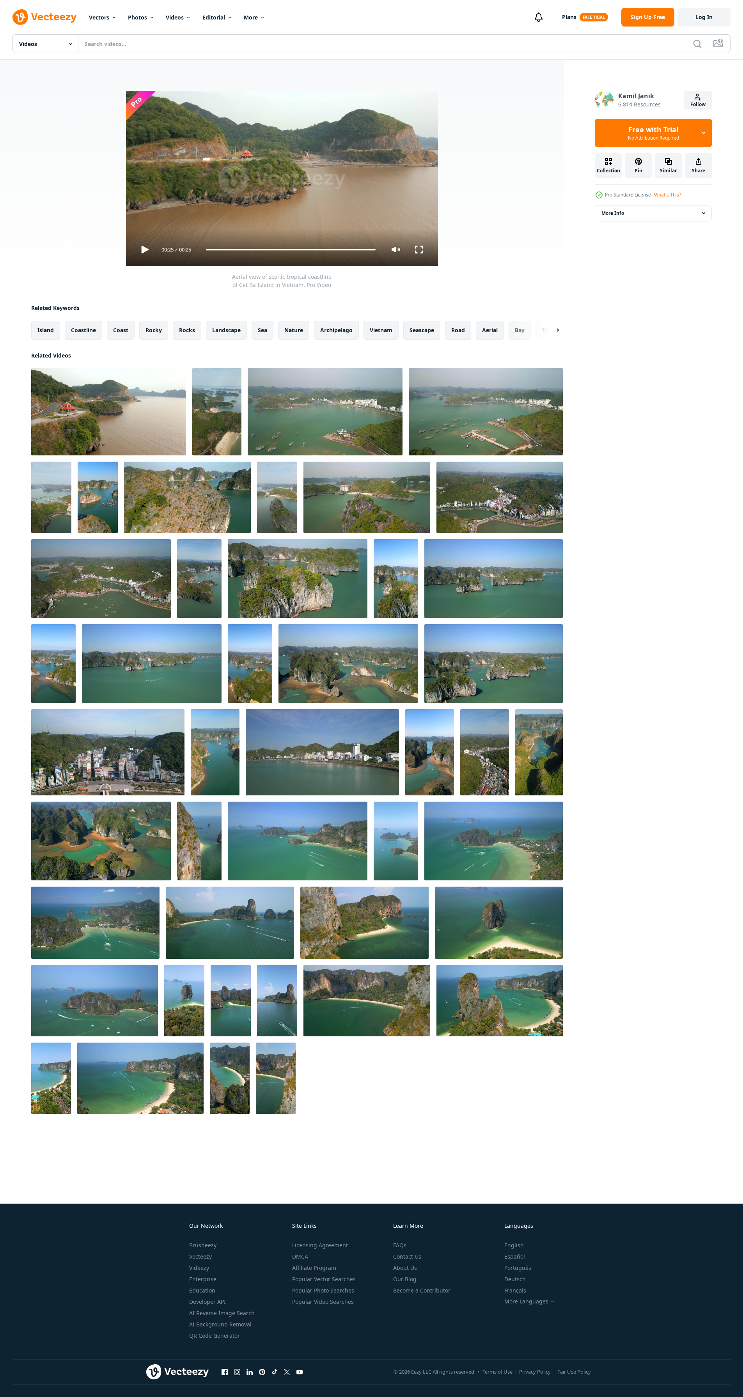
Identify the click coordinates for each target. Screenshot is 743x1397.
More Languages (526, 1301)
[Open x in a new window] (287, 1372)
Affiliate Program (314, 1267)
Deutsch (515, 1279)
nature (293, 330)
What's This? (667, 194)
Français (515, 1290)
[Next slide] (551, 330)
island (45, 330)
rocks (187, 330)
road (458, 330)
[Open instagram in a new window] (237, 1372)
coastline (83, 330)
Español (514, 1256)
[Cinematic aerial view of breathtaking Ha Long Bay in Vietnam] (250, 663)
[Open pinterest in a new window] (262, 1372)
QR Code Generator (214, 1335)
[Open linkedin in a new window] (249, 1372)
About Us (405, 1267)
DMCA (300, 1256)
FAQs (399, 1245)
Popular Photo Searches (323, 1290)
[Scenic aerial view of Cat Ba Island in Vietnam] (325, 411)
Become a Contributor (421, 1290)
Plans (569, 17)
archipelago (336, 330)
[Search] (697, 43)
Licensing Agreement (320, 1245)
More (251, 17)
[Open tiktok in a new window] (274, 1372)
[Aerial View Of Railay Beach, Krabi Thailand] (366, 1000)
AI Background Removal (220, 1324)
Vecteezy (200, 1256)
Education (202, 1290)
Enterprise (202, 1279)
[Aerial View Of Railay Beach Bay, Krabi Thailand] (95, 923)
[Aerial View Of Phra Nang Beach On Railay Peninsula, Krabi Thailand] (364, 923)
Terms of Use (497, 1371)
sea (262, 330)
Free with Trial (653, 133)
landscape (226, 330)
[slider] (291, 249)
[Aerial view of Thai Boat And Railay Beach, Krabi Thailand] (277, 1000)
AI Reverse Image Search (222, 1313)
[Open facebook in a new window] (225, 1372)
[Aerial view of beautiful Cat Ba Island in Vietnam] (107, 752)
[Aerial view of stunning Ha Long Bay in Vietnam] (539, 752)
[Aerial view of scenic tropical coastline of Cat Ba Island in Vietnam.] (108, 411)
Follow (698, 104)
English (514, 1245)
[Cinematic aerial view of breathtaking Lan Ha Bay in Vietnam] (53, 663)
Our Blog (405, 1279)
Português (517, 1267)
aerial (490, 330)
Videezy (199, 1267)
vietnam (381, 330)
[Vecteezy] (44, 17)
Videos (175, 17)
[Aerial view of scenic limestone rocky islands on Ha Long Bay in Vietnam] (297, 578)
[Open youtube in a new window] (299, 1372)
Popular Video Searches (323, 1301)
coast (120, 330)
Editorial (213, 17)
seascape (422, 330)
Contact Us (407, 1256)
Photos (137, 17)
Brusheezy (202, 1245)
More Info (612, 213)
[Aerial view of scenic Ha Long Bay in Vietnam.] (493, 578)
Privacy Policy (535, 1371)
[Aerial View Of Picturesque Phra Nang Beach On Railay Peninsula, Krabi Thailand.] (199, 841)
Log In (704, 17)
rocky (153, 330)
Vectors (99, 17)
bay (520, 330)
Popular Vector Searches (324, 1279)
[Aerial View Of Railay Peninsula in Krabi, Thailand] (297, 841)
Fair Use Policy (574, 1371)
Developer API (207, 1301)
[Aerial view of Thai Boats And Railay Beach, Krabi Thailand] (230, 923)
